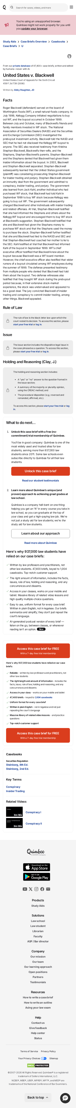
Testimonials (38, 982)
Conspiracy (13, 786)
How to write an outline (38, 1002)
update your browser (34, 28)
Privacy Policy (48, 1051)
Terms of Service (29, 1051)
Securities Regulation (17, 761)
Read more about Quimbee (40, 542)
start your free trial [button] (23, 324)
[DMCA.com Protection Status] (38, 1065)
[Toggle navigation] (71, 7)
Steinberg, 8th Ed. (17, 764)
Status (38, 1038)
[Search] (12, 7)
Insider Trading (15, 791)
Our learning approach (38, 966)
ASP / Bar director (38, 941)
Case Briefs (10, 45)
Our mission (38, 956)
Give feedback (38, 1028)
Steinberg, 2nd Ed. (17, 768)
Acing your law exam (38, 1007)
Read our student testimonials (40, 480)
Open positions (38, 971)
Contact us (38, 1022)
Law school (38, 920)
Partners (38, 976)
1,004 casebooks (44, 697)
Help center (38, 1033)
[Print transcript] (69, 56)
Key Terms (13, 779)
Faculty (38, 936)
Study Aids (9, 41)
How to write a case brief (38, 997)
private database (21, 65)
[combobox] (38, 7)
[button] (40, 471)
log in (38, 324)
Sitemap (53, 1058)
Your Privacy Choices (29, 1058)
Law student (38, 925)
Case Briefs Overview (34, 41)
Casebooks (58, 41)
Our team (38, 961)
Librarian (38, 931)
